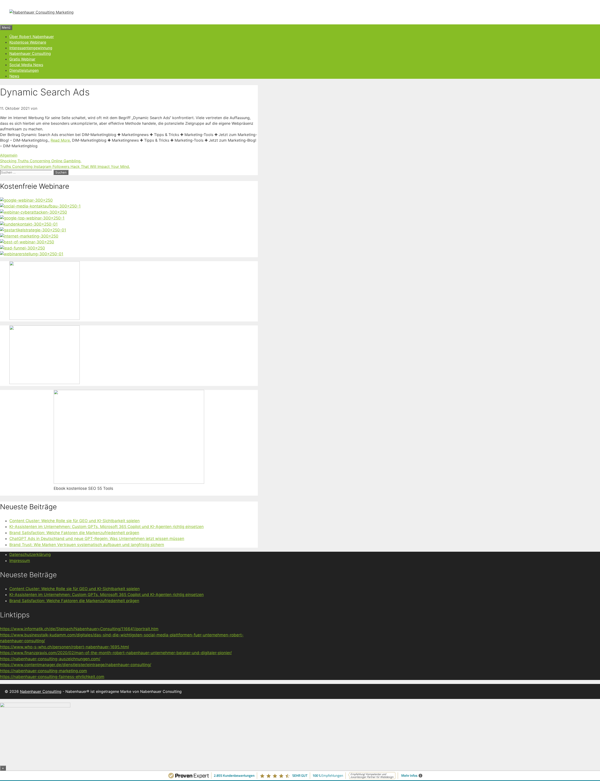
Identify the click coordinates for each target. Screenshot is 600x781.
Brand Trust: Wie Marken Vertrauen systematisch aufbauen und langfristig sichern (86, 544)
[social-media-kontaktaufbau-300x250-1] (40, 206)
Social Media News (26, 64)
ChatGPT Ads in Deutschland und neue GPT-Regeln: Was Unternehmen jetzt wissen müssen (96, 538)
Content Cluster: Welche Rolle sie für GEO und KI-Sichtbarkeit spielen (74, 520)
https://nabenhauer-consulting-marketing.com (43, 670)
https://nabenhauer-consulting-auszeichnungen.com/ (50, 658)
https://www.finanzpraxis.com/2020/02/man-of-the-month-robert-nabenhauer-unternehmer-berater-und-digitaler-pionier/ (116, 652)
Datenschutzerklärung (30, 554)
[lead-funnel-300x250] (22, 248)
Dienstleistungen (24, 70)
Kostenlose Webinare (27, 42)
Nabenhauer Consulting (30, 53)
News (14, 76)
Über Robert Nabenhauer (31, 36)
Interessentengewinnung (30, 47)
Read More (60, 140)
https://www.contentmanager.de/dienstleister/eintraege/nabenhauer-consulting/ (75, 664)
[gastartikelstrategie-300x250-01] (33, 230)
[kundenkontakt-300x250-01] (29, 224)
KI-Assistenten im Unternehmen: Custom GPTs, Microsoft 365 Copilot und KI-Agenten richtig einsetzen (106, 526)
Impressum (19, 560)
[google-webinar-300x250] (26, 200)
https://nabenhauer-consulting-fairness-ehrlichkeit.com (52, 676)
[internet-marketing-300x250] (29, 236)
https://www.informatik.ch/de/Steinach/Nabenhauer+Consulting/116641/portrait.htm (79, 628)
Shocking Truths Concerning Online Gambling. (40, 160)
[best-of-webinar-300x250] (27, 242)
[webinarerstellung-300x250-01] (31, 254)
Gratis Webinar (22, 59)
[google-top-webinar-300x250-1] (32, 218)
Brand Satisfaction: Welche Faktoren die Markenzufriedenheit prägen (74, 532)
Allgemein (8, 155)
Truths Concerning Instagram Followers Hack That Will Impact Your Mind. (65, 166)
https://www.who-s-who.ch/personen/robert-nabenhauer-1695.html (64, 647)
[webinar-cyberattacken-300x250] (33, 212)
